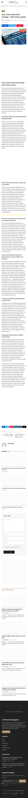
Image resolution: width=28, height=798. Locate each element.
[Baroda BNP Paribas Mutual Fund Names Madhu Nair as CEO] (14, 654)
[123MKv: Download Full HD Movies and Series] (14, 499)
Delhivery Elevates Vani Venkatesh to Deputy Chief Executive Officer (12, 610)
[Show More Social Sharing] (25, 25)
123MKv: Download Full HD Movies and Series (12, 507)
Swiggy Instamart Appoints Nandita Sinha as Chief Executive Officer (13, 689)
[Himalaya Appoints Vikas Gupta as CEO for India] (14, 627)
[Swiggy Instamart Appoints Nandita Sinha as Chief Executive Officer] (14, 679)
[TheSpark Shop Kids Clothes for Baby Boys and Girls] (14, 480)
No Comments (22, 20)
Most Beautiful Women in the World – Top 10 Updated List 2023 (20, 436)
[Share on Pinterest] (19, 25)
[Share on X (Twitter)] (12, 25)
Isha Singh (8, 20)
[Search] (26, 2)
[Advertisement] (14, 63)
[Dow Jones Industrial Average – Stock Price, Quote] (14, 44)
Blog (3, 11)
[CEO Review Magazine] (14, 2)
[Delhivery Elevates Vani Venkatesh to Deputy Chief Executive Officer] (14, 601)
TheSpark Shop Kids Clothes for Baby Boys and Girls (14, 488)
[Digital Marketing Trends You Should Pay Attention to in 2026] (14, 460)
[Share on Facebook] (5, 25)
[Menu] (2, 2)
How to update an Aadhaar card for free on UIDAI (14, 215)
